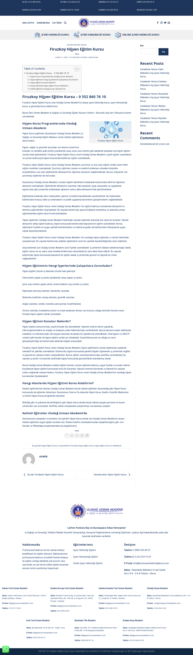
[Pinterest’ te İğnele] (82, 435)
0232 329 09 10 (39, 638)
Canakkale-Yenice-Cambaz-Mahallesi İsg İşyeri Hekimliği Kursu (154, 85)
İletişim (56, 22)
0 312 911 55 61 (15, 608)
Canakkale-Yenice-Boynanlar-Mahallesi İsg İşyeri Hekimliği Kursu (154, 97)
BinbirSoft (95, 651)
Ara (141, 45)
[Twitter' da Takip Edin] (165, 23)
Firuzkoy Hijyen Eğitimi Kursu (36, 102)
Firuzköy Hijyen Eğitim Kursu (82, 446)
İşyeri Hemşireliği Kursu (96, 34)
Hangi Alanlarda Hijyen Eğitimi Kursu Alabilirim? (49, 86)
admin (84, 57)
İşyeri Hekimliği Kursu (55, 34)
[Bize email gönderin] (169, 23)
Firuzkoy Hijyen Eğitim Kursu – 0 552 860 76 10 (47, 73)
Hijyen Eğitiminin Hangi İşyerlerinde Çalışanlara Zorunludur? (54, 80)
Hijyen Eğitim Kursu (102, 446)
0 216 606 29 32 (73, 2)
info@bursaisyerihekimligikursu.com (151, 563)
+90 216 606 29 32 (136, 640)
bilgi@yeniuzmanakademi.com (21, 603)
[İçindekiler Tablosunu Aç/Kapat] (75, 69)
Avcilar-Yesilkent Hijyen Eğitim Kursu (45, 474)
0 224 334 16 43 (143, 556)
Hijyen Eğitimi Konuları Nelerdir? (43, 83)
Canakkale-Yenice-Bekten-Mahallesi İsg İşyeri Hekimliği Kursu (154, 110)
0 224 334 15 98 (34, 10)
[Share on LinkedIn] (87, 435)
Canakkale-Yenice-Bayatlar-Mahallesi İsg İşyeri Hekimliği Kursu (154, 122)
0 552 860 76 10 (92, 96)
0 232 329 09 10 (148, 2)
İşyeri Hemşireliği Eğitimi (85, 556)
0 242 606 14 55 (150, 10)
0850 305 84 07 (142, 550)
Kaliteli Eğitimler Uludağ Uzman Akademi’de (47, 89)
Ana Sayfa (28, 22)
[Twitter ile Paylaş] (72, 435)
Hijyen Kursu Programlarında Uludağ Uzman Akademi (51, 77)
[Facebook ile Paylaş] (66, 435)
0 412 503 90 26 (111, 10)
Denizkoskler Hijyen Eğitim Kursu (110, 474)
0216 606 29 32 (111, 608)
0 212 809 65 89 (34, 2)
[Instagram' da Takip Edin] (161, 23)
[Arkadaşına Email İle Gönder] (77, 435)
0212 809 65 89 (63, 611)
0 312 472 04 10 (112, 2)
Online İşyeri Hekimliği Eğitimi (88, 563)
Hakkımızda (43, 22)
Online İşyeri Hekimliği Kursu (140, 34)
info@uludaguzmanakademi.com (167, 603)
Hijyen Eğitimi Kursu (77, 45)
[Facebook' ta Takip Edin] (158, 23)
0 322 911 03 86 (73, 10)
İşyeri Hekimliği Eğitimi (84, 550)
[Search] (65, 23)
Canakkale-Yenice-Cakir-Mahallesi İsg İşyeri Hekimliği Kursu (154, 73)
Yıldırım (90, 112)
